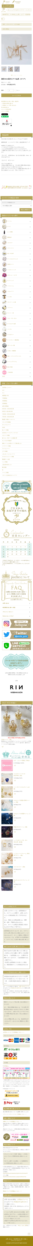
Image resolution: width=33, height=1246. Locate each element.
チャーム (9, 221)
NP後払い (6, 1066)
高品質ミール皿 (6, 459)
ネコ (3, 392)
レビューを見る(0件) (6, 109)
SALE (3, 376)
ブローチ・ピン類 (11, 302)
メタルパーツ (10, 291)
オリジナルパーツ (6, 424)
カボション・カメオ (12, 275)
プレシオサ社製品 (6, 422)
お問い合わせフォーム (24, 986)
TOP (4, 24)
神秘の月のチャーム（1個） (21, 827)
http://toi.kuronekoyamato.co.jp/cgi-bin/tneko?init (14, 1176)
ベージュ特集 (5, 472)
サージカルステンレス (12, 259)
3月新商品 (4, 403)
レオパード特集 (6, 435)
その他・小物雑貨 (11, 350)
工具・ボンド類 (11, 345)
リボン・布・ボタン (12, 318)
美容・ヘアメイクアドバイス (14, 356)
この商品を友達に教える (7, 103)
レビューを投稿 (5, 111)
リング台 (9, 296)
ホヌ (3, 390)
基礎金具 (9, 237)
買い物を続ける (5, 107)
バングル (9, 329)
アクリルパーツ (6, 448)
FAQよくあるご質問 (22, 1225)
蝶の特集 (4, 467)
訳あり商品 (10, 367)
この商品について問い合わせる (8, 105)
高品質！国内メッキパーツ (8, 419)
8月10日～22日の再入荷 (8, 408)
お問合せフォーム (22, 1199)
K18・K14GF (10, 253)
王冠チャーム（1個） (6, 739)
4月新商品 (4, 400)
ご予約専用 (10, 372)
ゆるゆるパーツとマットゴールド (10, 432)
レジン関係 (10, 232)
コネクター (10, 242)
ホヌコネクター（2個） (20, 866)
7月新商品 (4, 398)
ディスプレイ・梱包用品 (13, 340)
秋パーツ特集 (5, 430)
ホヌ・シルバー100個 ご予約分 (22, 760)
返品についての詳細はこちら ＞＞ (12, 1191)
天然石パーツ (10, 264)
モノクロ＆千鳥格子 (7, 440)
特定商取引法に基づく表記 (9, 607)
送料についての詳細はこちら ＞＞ (12, 1121)
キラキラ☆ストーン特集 (8, 456)
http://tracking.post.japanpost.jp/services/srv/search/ (15, 1173)
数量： (2, 90)
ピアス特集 (4, 451)
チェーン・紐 (10, 313)
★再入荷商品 (6, 29)
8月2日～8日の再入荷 (7, 411)
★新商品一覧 (5, 395)
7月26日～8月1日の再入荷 (8, 414)
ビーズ (8, 226)
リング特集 (4, 462)
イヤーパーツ (9, 24)
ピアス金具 (17, 24)
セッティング (10, 280)
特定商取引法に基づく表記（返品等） (10, 101)
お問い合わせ (6, 603)
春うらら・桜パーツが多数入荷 (9, 438)
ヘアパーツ (10, 307)
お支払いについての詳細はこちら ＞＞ (13, 1032)
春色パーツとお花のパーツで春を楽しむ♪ (12, 443)
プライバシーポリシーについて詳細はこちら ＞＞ (15, 1114)
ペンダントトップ (11, 269)
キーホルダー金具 (11, 323)
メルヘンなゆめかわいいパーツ (9, 475)
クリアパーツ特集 (6, 446)
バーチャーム (10, 286)
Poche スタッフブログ (8, 616)
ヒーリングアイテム (12, 361)
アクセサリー (10, 334)
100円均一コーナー (6, 387)
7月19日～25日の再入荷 (8, 416)
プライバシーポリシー (8, 611)
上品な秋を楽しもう (7, 464)
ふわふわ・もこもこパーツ (8, 454)
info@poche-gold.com (16, 988)
